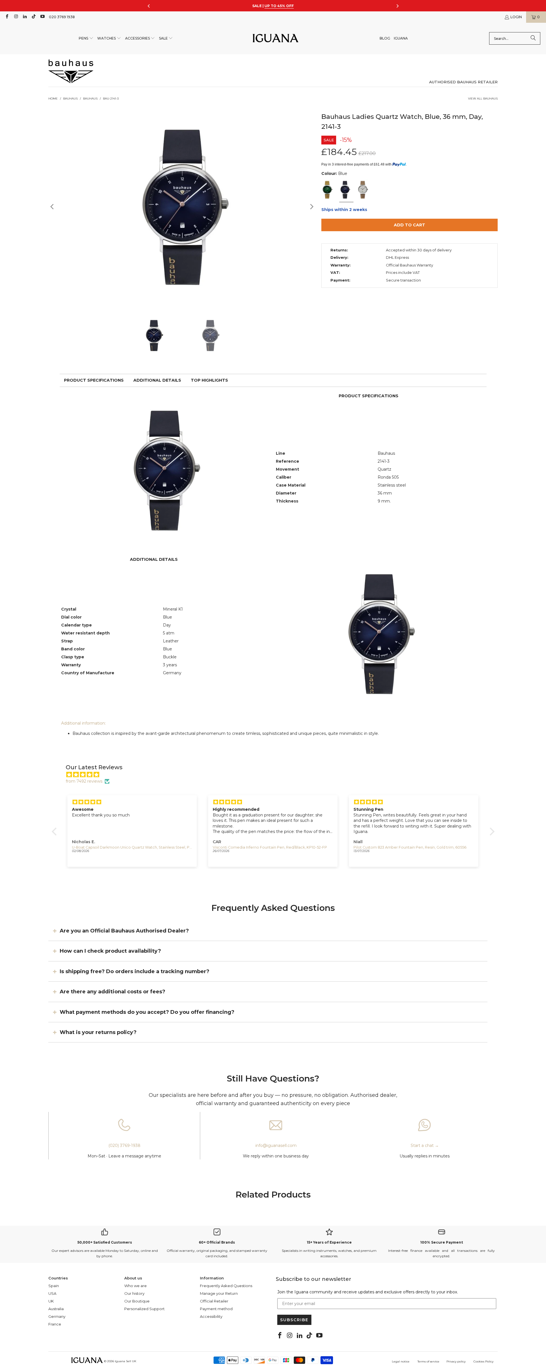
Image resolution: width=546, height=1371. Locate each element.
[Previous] (52, 206)
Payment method (216, 1308)
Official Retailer (214, 1301)
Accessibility (211, 1316)
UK (51, 1301)
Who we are (135, 1285)
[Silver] (364, 190)
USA (52, 1293)
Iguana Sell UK (125, 1361)
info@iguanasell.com (276, 1145)
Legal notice (401, 1361)
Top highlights (209, 380)
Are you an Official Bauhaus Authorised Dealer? (124, 931)
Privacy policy (456, 1361)
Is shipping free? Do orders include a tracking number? (134, 971)
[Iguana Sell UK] (275, 38)
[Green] (328, 190)
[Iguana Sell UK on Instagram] (15, 17)
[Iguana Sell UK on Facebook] (6, 17)
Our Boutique (137, 1301)
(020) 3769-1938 (124, 1145)
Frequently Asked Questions (226, 1285)
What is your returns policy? (98, 1032)
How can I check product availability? (110, 951)
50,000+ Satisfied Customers (104, 1242)
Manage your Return (219, 1293)
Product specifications (94, 380)
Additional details (157, 380)
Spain (53, 1285)
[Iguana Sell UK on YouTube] (42, 17)
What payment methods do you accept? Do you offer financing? (147, 1012)
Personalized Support (144, 1308)
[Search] (533, 38)
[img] (276, 775)
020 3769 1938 (62, 17)
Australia (56, 1308)
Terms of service (428, 1361)
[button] (86, 38)
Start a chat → (425, 1145)
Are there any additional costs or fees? (112, 992)
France (54, 1324)
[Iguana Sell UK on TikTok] (33, 17)
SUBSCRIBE (294, 1319)
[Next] (311, 206)
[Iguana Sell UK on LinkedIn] (24, 17)
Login (516, 17)
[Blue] (346, 190)
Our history (134, 1293)
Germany (56, 1316)
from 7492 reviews (84, 781)
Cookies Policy (483, 1361)
